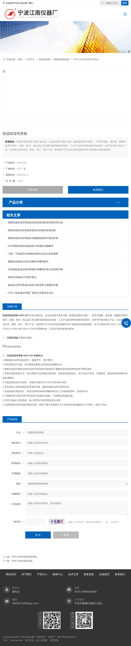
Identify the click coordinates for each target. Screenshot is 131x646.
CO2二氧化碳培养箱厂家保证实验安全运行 (31, 292)
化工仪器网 (41, 640)
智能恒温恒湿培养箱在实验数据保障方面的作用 (33, 238)
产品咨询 (33, 189)
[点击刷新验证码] (57, 521)
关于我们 (27, 574)
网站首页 (11, 574)
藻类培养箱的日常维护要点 (22, 277)
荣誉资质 (89, 574)
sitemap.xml (16, 640)
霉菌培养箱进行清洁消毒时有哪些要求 (28, 261)
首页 (20, 59)
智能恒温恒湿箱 (61, 59)
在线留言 (104, 574)
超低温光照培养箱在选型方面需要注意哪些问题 (33, 285)
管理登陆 (54, 640)
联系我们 (98, 189)
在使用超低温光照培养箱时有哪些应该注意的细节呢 (35, 269)
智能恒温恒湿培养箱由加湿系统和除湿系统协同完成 (35, 222)
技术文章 (73, 574)
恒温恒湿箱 (44, 59)
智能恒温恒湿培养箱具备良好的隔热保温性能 (32, 230)
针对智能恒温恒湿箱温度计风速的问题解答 (30, 246)
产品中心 (30, 59)
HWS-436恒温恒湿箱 (22, 561)
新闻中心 (58, 574)
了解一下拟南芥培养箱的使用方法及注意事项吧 (33, 253)
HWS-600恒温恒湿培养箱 (24, 556)
